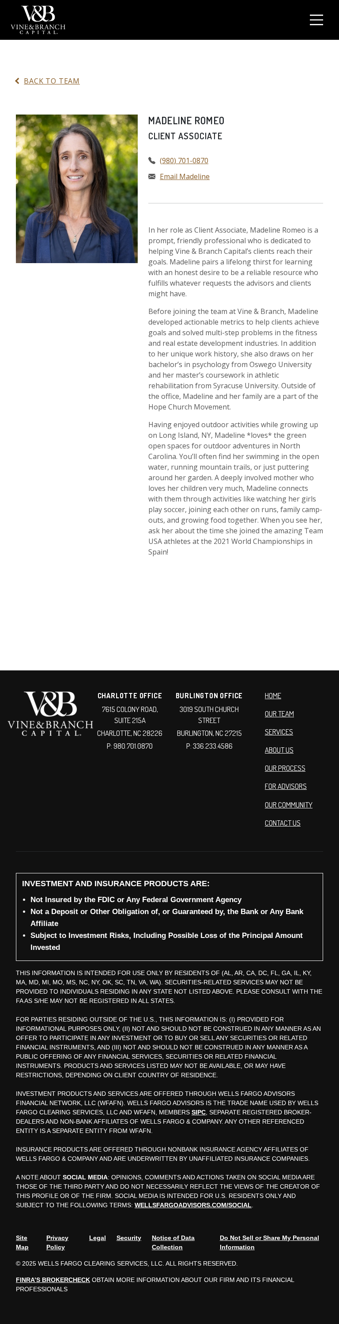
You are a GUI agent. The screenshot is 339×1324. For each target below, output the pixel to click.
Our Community (289, 804)
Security (129, 1237)
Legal (97, 1237)
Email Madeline (185, 176)
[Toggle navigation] (316, 19)
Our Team (279, 713)
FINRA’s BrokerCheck (53, 1279)
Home (273, 695)
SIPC (199, 1112)
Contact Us (283, 822)
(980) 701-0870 (184, 160)
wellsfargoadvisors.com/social (193, 1205)
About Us (279, 749)
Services (279, 731)
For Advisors (286, 786)
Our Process (285, 768)
